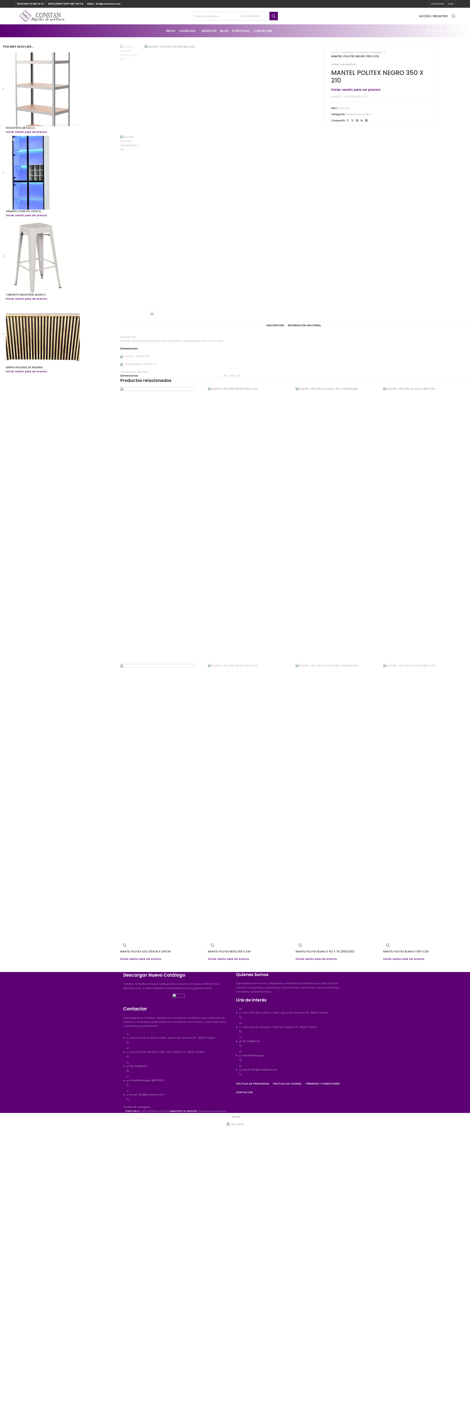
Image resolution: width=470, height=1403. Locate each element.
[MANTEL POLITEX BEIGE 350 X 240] (250, 525)
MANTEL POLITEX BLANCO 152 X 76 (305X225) (325, 951)
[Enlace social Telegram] (454, 31)
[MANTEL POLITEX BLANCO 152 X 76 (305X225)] (338, 525)
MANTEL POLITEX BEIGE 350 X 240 (229, 951)
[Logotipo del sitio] (42, 16)
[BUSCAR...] (273, 16)
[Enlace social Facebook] (428, 31)
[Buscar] (453, 16)
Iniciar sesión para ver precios (140, 959)
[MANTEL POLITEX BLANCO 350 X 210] (425, 525)
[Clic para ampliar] (152, 314)
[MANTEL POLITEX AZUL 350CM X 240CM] (157, 525)
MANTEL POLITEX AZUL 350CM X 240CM (145, 951)
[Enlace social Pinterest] (441, 31)
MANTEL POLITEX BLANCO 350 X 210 (406, 951)
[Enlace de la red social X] (434, 31)
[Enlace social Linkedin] (448, 31)
